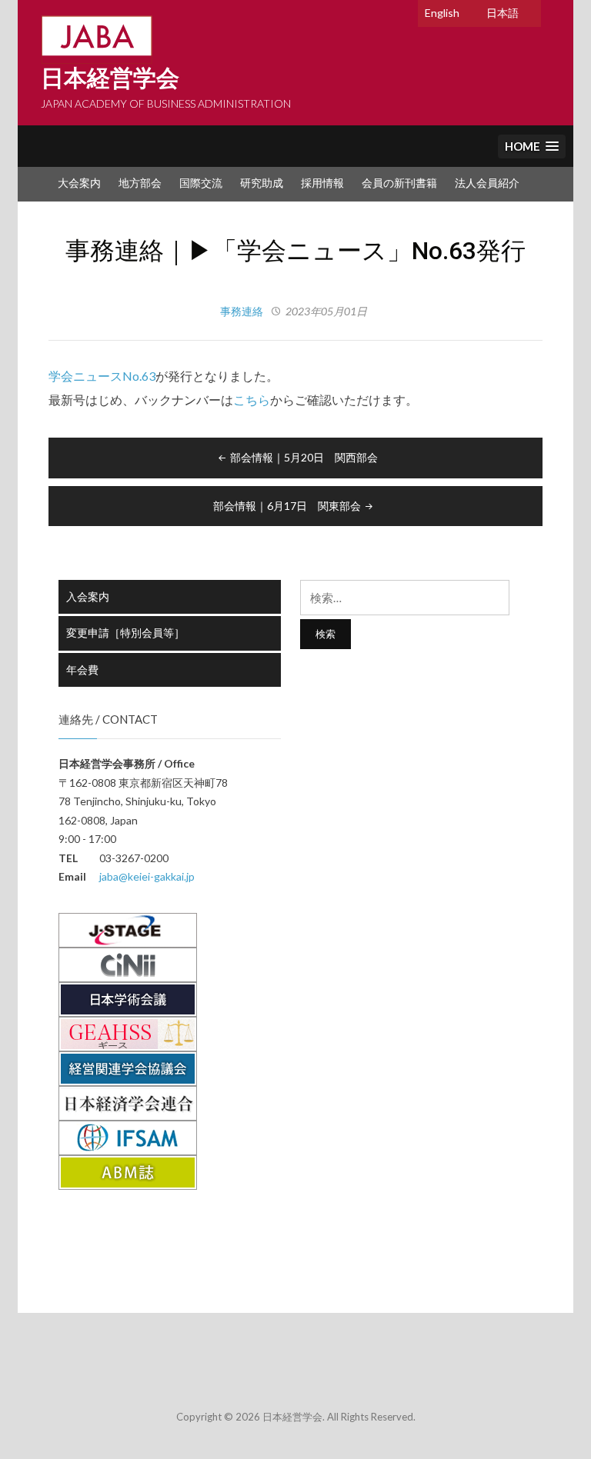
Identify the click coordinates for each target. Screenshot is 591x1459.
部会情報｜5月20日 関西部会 (304, 457)
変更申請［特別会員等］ (125, 632)
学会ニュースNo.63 (101, 375)
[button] (532, 146)
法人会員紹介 (487, 182)
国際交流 (200, 182)
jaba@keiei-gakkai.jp (147, 876)
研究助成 (261, 182)
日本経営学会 (110, 78)
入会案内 (87, 596)
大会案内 (79, 182)
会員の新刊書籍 (399, 182)
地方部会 (140, 182)
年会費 (82, 669)
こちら (251, 399)
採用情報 (322, 182)
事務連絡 (241, 311)
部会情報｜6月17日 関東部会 (287, 505)
